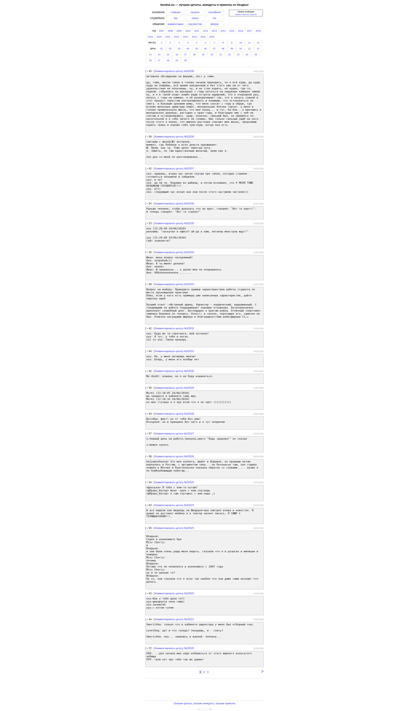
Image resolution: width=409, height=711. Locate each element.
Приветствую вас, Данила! (246, 14)
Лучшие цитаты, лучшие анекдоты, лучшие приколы (204, 703)
